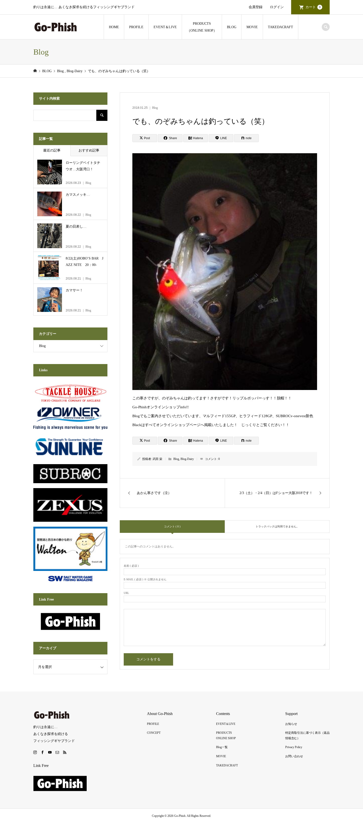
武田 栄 (157, 459)
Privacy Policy (293, 747)
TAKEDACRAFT (280, 27)
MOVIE (252, 27)
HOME (114, 27)
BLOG (231, 27)
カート (313, 7)
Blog (155, 107)
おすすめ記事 (89, 150)
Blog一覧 (222, 747)
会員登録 (255, 7)
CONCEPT (154, 733)
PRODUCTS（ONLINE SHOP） (202, 27)
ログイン (277, 7)
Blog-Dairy (187, 459)
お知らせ (291, 724)
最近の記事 (51, 150)
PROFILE (136, 27)
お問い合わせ (294, 756)
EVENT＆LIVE (165, 27)
